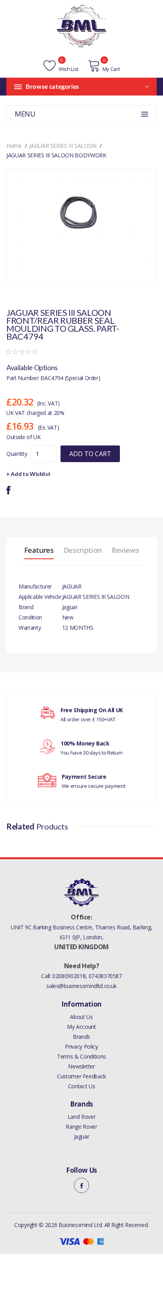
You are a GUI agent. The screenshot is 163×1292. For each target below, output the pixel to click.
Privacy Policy (81, 1046)
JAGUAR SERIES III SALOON (63, 145)
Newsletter (81, 1066)
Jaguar (81, 1136)
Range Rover (81, 1126)
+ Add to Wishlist (28, 473)
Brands (81, 1036)
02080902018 (68, 976)
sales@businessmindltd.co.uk (81, 986)
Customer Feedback (81, 1076)
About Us (81, 1017)
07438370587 (105, 976)
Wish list (67, 69)
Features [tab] (39, 550)
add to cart (90, 453)
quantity (16, 453)
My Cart (110, 69)
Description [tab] (83, 550)
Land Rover (82, 1116)
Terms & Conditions (81, 1056)
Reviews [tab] (125, 550)
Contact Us (81, 1086)
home (14, 145)
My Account (81, 1026)
